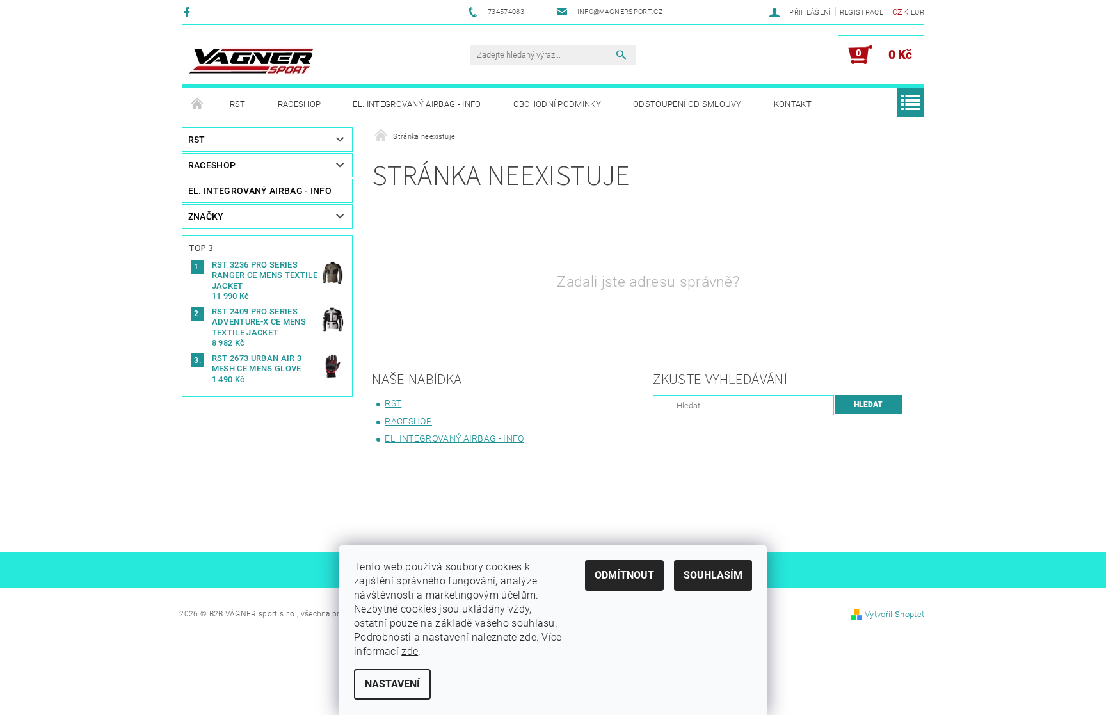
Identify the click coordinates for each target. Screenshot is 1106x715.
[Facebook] (188, 11)
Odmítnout (624, 575)
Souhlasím (713, 575)
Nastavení (392, 684)
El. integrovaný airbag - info (417, 104)
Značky (206, 216)
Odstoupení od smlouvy (687, 104)
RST (238, 104)
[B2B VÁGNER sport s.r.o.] (251, 61)
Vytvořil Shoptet (894, 614)
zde (409, 651)
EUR (917, 12)
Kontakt (793, 104)
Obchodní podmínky (557, 104)
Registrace (861, 12)
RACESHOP (299, 104)
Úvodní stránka (198, 104)
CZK (900, 12)
